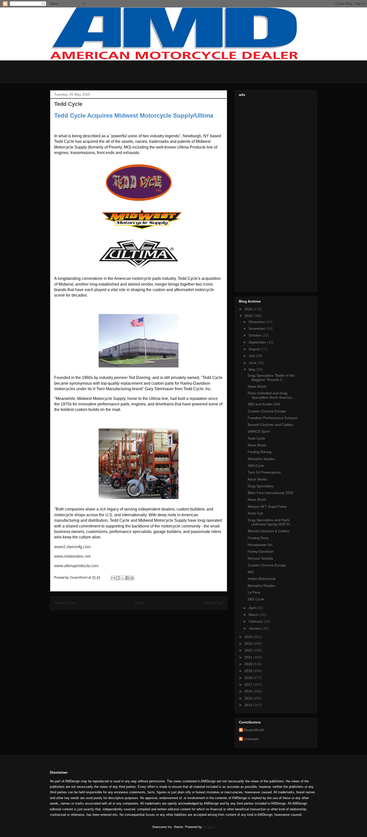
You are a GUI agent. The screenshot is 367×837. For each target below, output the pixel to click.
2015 (248, 698)
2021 (248, 657)
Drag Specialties (260, 486)
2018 (248, 678)
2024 (248, 637)
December (257, 322)
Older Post (213, 603)
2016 (248, 691)
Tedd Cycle (256, 438)
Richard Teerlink (260, 558)
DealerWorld (254, 730)
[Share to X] (122, 577)
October (255, 335)
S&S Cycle (256, 466)
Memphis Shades (261, 459)
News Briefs (257, 386)
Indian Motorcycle (262, 579)
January (255, 628)
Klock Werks (257, 479)
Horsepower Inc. (261, 545)
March (254, 615)
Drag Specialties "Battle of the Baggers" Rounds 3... (271, 377)
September (258, 342)
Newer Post (64, 603)
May (252, 369)
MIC (251, 572)
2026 (248, 309)
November (257, 329)
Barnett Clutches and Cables (270, 425)
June (253, 363)
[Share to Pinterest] (132, 577)
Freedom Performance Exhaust (272, 418)
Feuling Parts (258, 538)
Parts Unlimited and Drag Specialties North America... (271, 395)
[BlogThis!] (117, 577)
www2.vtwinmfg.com (72, 547)
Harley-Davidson (261, 551)
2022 (248, 650)
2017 (248, 684)
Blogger (208, 827)
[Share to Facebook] (127, 577)
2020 (248, 664)
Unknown (251, 739)
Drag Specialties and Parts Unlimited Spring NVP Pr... (270, 522)
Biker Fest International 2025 (270, 493)
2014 (248, 705)
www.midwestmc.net (72, 556)
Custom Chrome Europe (267, 411)
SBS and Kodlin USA (264, 404)
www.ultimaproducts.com (76, 566)
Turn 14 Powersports (264, 472)
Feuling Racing (259, 452)
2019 (248, 671)
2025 (248, 316)
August (255, 349)
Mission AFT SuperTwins (267, 506)
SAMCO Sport (259, 431)
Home (139, 603)
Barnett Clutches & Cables (268, 531)
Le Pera (254, 592)
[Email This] (113, 577)
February (256, 621)
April (253, 608)
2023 (248, 644)
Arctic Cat (255, 513)
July (252, 356)
